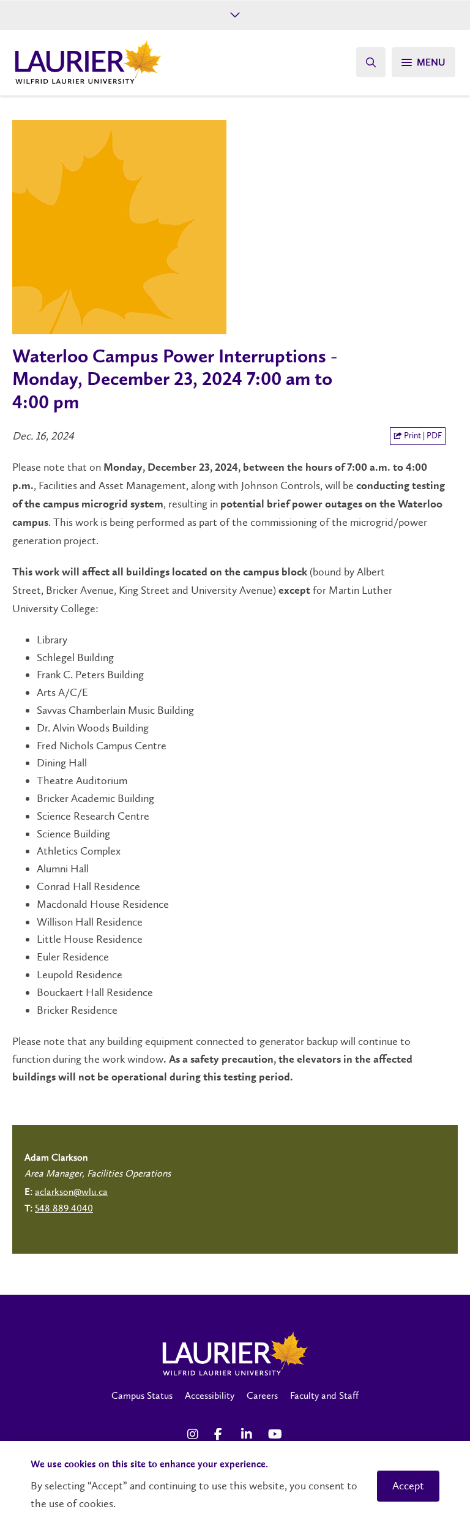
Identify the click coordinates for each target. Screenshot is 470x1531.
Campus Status (142, 1395)
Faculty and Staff (324, 1395)
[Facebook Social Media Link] (221, 1434)
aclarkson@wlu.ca (71, 1191)
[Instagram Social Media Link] (194, 1434)
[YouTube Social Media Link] (275, 1434)
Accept (408, 1485)
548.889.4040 (64, 1208)
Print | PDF (422, 435)
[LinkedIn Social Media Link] (248, 1434)
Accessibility (209, 1395)
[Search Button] (371, 62)
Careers (262, 1395)
